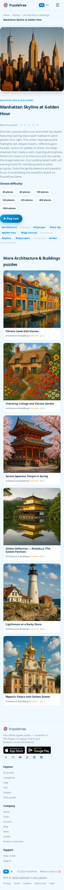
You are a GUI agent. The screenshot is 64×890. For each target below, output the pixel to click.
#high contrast (29, 232)
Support (7, 860)
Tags (5, 782)
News (6, 831)
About (6, 811)
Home (6, 15)
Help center (9, 855)
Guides (7, 836)
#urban (53, 238)
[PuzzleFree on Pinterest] (34, 757)
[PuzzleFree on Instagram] (13, 757)
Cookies (27, 883)
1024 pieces (9, 208)
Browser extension (13, 841)
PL (47, 4)
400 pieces (45, 200)
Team (6, 816)
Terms (17, 883)
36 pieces (7, 191)
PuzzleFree (17, 5)
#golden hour (9, 232)
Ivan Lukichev (40, 877)
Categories (9, 777)
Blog (5, 826)
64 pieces (25, 191)
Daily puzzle (9, 797)
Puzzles (16, 15)
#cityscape (39, 227)
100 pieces (43, 191)
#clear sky (55, 227)
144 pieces (8, 200)
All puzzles (8, 772)
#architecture (9, 227)
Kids (5, 787)
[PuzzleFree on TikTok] (27, 757)
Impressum (40, 883)
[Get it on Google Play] (39, 750)
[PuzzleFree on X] (6, 757)
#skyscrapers (23, 238)
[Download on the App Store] (14, 750)
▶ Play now (11, 218)
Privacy (7, 883)
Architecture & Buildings (36, 15)
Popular (7, 792)
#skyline (6, 238)
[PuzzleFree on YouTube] (20, 757)
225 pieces (27, 200)
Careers (7, 821)
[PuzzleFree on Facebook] (41, 757)
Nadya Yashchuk (20, 877)
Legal (52, 883)
